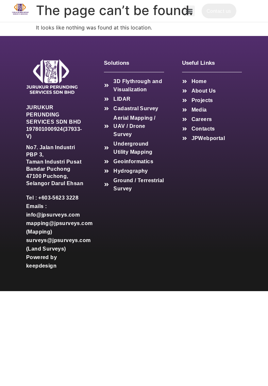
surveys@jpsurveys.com (58, 240)
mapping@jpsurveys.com (59, 223)
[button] (189, 11)
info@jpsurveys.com (53, 215)
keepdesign (41, 266)
